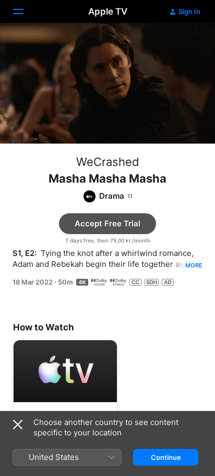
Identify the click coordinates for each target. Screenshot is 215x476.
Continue (166, 457)
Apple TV (107, 11)
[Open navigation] (24, 11)
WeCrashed (107, 162)
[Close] (17, 424)
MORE (193, 265)
